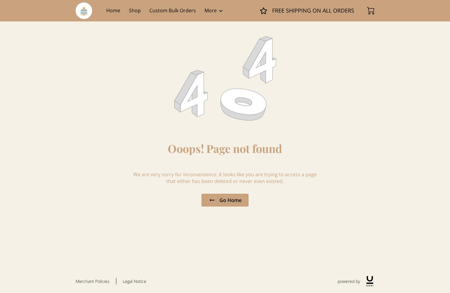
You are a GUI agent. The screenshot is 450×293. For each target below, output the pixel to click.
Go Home (230, 200)
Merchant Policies (93, 281)
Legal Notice (134, 281)
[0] (370, 10)
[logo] (369, 281)
